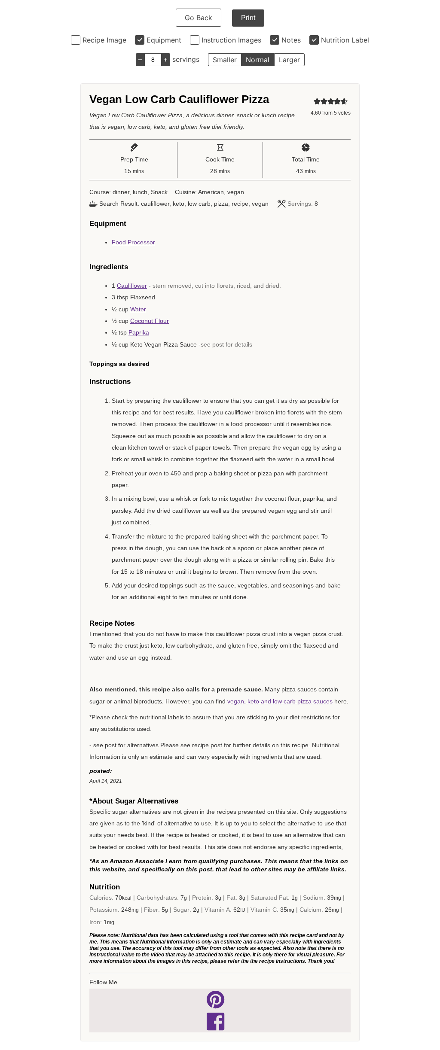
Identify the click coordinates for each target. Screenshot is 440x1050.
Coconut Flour (149, 320)
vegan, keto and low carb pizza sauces (280, 701)
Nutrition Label (345, 40)
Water (138, 309)
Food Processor (133, 242)
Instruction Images (231, 40)
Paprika (138, 332)
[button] (317, 101)
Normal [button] (257, 59)
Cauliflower (132, 285)
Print (248, 17)
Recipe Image (104, 40)
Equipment (164, 40)
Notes (291, 40)
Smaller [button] (225, 59)
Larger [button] (289, 59)
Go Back (198, 17)
